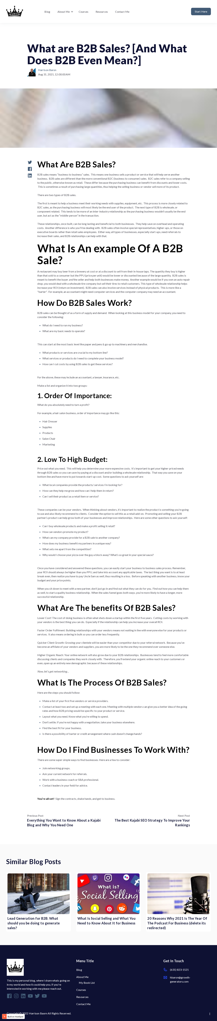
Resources (102, 11)
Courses (83, 11)
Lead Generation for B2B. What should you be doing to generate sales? (33, 923)
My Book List (87, 982)
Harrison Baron (47, 70)
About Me (63, 11)
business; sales (37, 37)
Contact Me (122, 11)
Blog (47, 11)
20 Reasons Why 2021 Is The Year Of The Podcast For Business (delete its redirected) (177, 923)
